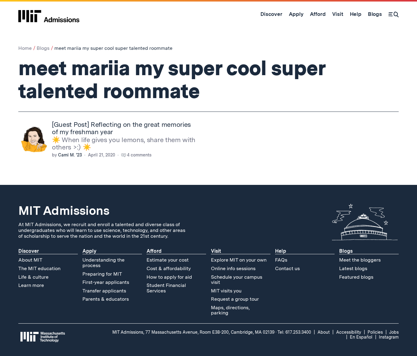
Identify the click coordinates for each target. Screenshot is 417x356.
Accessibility (348, 332)
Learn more (31, 285)
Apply (89, 251)
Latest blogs (353, 268)
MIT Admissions (63, 210)
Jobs (394, 332)
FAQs (281, 260)
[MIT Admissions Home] (48, 14)
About (323, 332)
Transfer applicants (104, 291)
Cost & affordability (169, 268)
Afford (154, 251)
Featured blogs (356, 277)
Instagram (389, 337)
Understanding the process (103, 262)
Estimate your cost (168, 260)
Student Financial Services (166, 288)
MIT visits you (226, 291)
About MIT (30, 260)
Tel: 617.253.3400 (294, 332)
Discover (28, 251)
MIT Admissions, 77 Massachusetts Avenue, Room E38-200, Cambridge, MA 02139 (193, 332)
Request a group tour (235, 299)
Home (25, 48)
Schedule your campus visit (236, 279)
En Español (361, 337)
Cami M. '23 (70, 154)
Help (280, 251)
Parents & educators (105, 299)
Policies (375, 332)
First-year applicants (105, 282)
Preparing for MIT (102, 274)
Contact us (287, 268)
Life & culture (33, 277)
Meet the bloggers (360, 260)
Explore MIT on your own (239, 260)
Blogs (43, 48)
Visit (216, 251)
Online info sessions (233, 268)
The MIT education (39, 268)
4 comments (139, 154)
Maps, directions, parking (230, 310)
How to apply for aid (169, 277)
